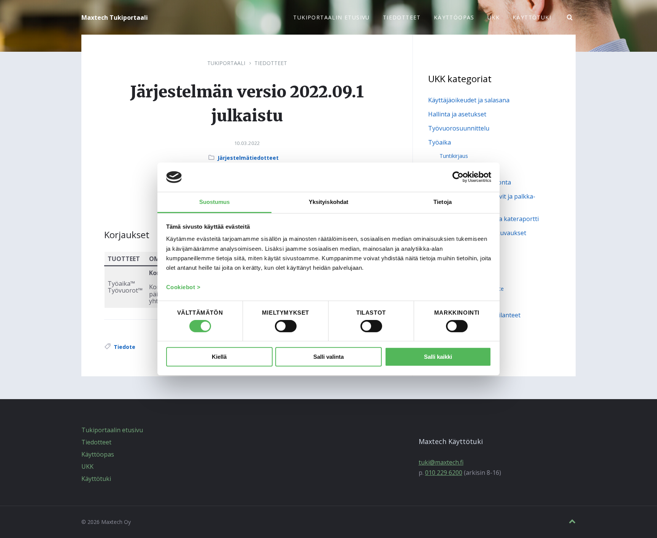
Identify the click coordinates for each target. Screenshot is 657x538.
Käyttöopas (97, 454)
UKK (87, 466)
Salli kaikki (438, 356)
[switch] (286, 326)
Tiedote (124, 346)
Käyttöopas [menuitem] (454, 17)
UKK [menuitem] (493, 17)
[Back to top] (572, 521)
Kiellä (219, 356)
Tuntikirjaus (454, 155)
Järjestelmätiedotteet (248, 157)
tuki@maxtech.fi (441, 462)
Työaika (439, 142)
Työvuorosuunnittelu (458, 128)
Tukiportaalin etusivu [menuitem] (331, 17)
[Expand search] (570, 17)
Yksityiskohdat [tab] (328, 202)
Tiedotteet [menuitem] (402, 17)
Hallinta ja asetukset (457, 114)
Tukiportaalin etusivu (112, 430)
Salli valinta (328, 356)
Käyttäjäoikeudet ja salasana (468, 100)
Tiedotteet (270, 63)
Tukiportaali (226, 63)
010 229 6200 (443, 472)
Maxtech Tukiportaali (114, 17)
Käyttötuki (96, 478)
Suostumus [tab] (214, 202)
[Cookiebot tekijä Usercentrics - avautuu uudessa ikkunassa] (458, 177)
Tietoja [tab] (442, 202)
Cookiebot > (183, 287)
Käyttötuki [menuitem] (532, 17)
